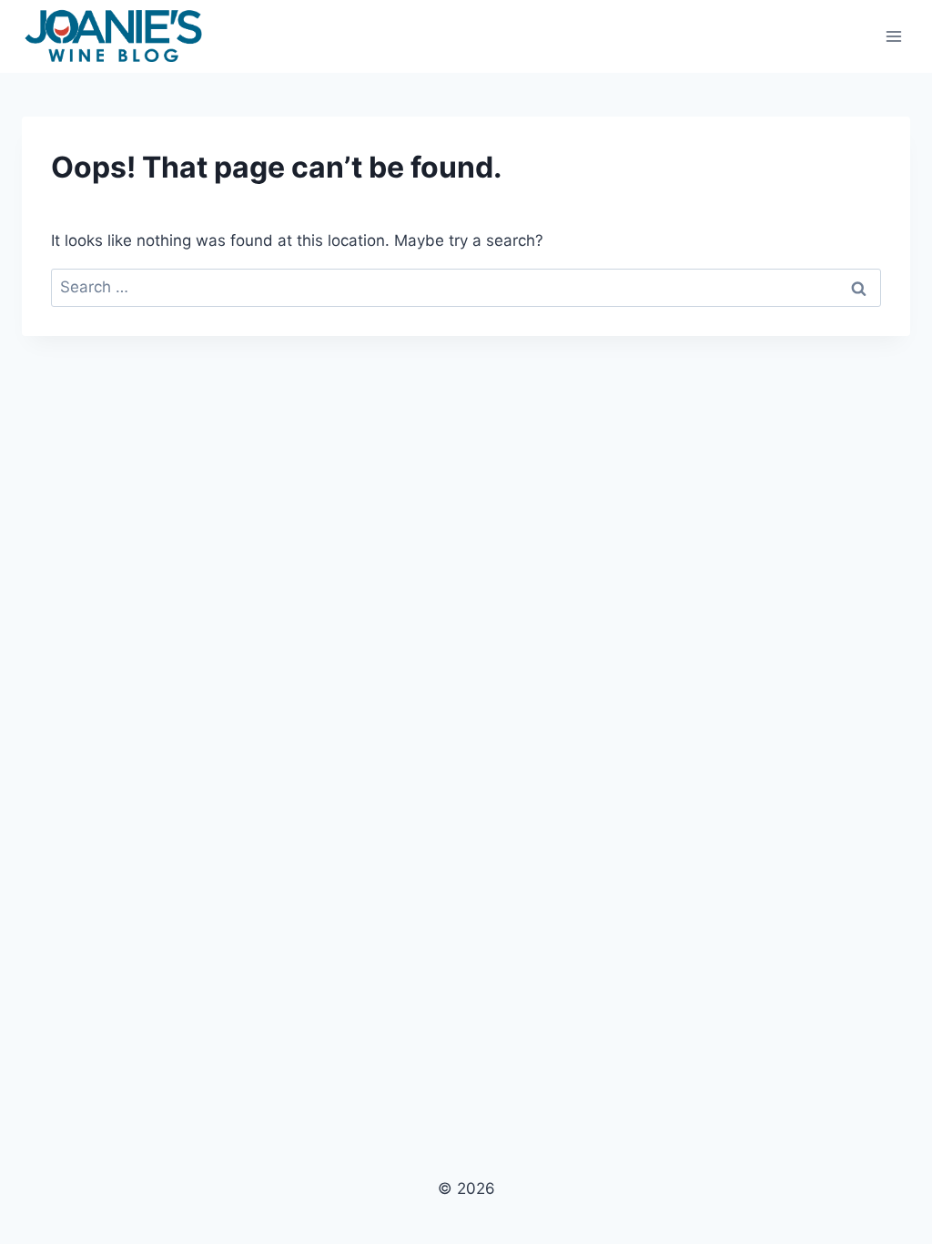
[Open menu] (893, 36)
